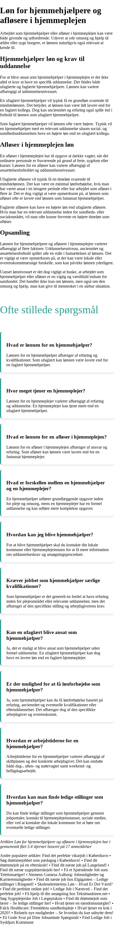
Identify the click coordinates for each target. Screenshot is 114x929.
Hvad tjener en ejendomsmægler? (83, 903)
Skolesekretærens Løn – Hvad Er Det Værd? (75, 884)
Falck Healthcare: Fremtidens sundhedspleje (37, 908)
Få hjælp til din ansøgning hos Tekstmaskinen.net (66, 893)
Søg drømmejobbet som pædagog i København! (40, 860)
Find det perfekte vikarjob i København (75, 855)
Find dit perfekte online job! (26, 889)
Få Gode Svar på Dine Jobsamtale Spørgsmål (40, 917)
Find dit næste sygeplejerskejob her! (30, 870)
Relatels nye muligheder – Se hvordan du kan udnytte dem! (63, 912)
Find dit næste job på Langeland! (79, 865)
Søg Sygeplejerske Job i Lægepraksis (31, 898)
